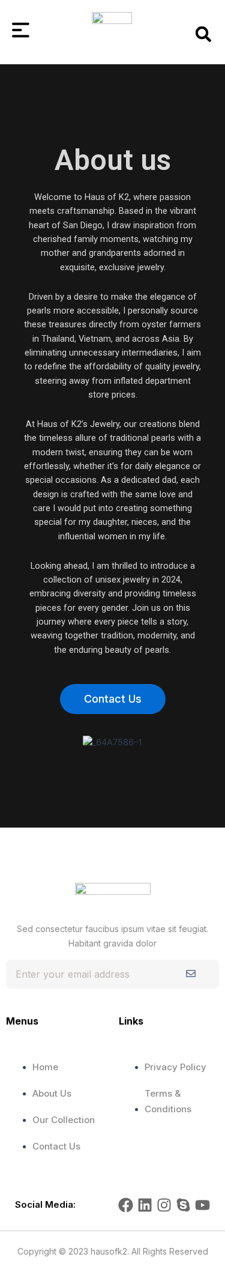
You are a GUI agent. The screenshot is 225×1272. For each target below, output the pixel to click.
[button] (203, 34)
